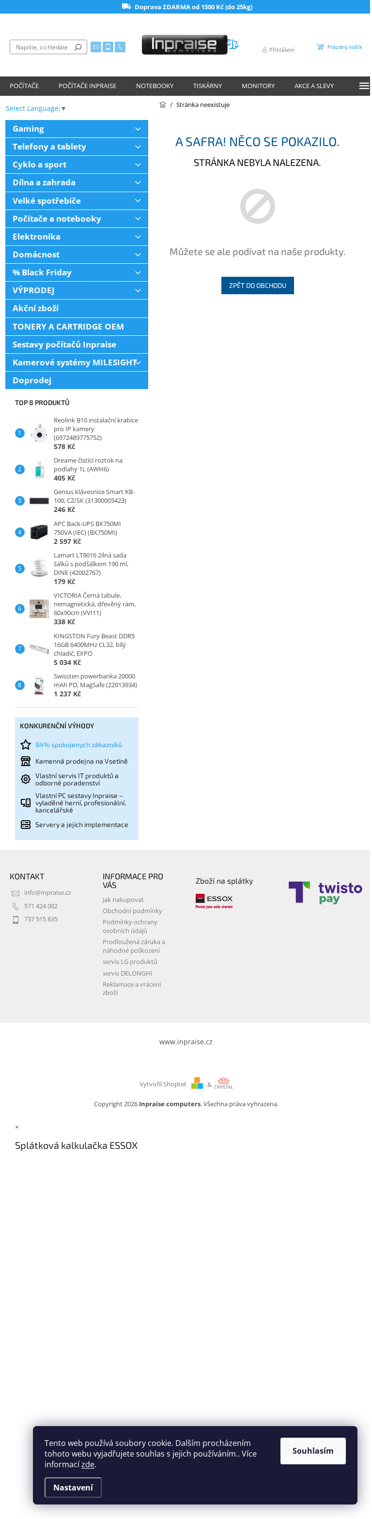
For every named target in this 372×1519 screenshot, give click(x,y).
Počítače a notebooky (57, 218)
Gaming (28, 128)
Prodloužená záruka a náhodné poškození (134, 946)
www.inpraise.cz (186, 1041)
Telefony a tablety (49, 146)
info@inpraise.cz (47, 892)
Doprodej (32, 380)
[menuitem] (24, 86)
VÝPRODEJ (34, 290)
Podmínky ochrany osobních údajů (130, 926)
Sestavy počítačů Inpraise (64, 344)
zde (87, 1464)
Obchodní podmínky (132, 911)
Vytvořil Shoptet (163, 1085)
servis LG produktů (130, 962)
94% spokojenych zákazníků (78, 744)
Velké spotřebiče (47, 200)
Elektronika (37, 236)
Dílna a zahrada (44, 182)
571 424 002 (41, 906)
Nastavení (73, 1487)
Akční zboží (36, 308)
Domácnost (36, 254)
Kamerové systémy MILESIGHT (75, 362)
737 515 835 (41, 919)
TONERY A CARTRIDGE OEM (68, 326)
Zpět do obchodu (257, 285)
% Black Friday (42, 272)
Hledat (78, 47)
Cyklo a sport (39, 164)
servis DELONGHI (128, 973)
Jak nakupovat (123, 900)
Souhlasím (313, 1450)
